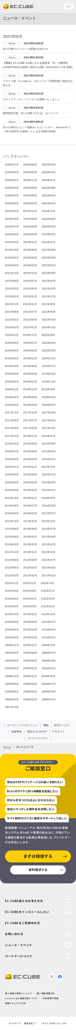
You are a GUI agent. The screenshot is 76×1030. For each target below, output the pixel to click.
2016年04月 (49, 451)
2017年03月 (30, 428)
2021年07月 (30, 311)
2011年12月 (11, 583)
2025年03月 (30, 203)
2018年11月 (11, 389)
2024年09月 (30, 218)
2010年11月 (30, 614)
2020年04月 (30, 350)
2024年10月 (12, 218)
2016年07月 (12, 451)
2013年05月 (30, 536)
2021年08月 (12, 311)
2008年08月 (30, 683)
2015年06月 (12, 482)
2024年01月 (12, 242)
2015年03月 (12, 490)
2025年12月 (30, 180)
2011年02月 (30, 606)
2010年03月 (12, 637)
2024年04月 (12, 234)
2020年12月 (49, 327)
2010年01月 (49, 637)
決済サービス (61, 725)
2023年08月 (49, 249)
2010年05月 (30, 629)
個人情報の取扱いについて (18, 993)
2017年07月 (30, 420)
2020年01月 (12, 358)
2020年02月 (49, 350)
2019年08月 (30, 366)
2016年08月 (49, 443)
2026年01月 (12, 180)
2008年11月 (30, 676)
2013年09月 (12, 528)
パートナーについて (18, 956)
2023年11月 (48, 242)
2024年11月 (48, 211)
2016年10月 (12, 443)
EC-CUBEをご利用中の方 (22, 923)
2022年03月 (49, 288)
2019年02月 (12, 381)
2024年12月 (30, 211)
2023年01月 (49, 265)
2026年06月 (30, 164)
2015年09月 (12, 474)
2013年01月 (49, 544)
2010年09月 (12, 621)
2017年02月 (49, 428)
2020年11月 (11, 335)
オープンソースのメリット (22, 725)
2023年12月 (30, 242)
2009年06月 (12, 660)
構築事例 (16, 731)
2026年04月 (12, 172)
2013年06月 (12, 536)
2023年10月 (12, 249)
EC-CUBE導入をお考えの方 (24, 901)
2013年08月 (30, 528)
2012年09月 (12, 559)
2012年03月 (12, 575)
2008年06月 (12, 691)
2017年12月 (12, 412)
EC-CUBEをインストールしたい (27, 912)
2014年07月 (30, 505)
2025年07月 (12, 195)
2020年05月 (12, 350)
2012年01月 (49, 575)
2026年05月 (49, 164)
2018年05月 (49, 397)
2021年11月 (11, 304)
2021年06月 (49, 311)
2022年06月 (49, 280)
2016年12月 (30, 435)
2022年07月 (30, 280)
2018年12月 (49, 381)
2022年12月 (12, 273)
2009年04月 (49, 660)
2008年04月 (49, 691)
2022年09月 (49, 273)
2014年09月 (48, 497)
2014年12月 (12, 497)
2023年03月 (12, 265)
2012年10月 (48, 552)
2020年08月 (12, 342)
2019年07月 (49, 366)
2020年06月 (49, 342)
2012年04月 (49, 567)
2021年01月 (30, 327)
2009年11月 (30, 645)
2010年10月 (48, 614)
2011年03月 (11, 606)
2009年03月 (12, 668)
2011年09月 (11, 590)
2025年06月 (30, 195)
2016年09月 (30, 443)
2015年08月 (30, 474)
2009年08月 (30, 652)
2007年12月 (12, 707)
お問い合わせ (14, 934)
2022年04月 (30, 288)
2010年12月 (12, 614)
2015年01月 (49, 490)
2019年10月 (49, 358)
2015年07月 (49, 474)
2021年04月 (30, 319)
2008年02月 (30, 699)
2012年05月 (30, 567)
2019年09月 (12, 366)
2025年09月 (30, 187)
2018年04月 (12, 404)
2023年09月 (30, 249)
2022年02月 (12, 296)
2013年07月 (49, 528)
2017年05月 (12, 428)
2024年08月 (49, 218)
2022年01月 (30, 296)
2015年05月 (30, 482)
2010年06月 (12, 629)
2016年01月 (49, 459)
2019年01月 (30, 381)
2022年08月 (12, 280)
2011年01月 (48, 606)
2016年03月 (12, 459)
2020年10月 (30, 335)
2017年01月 (12, 435)
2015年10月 (48, 466)
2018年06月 (30, 397)
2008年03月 (12, 699)
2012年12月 (12, 552)
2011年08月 (30, 590)
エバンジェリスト (38, 738)
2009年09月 (12, 652)
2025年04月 (12, 203)
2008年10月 (48, 676)
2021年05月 (12, 319)
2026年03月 (30, 172)
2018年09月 (48, 389)
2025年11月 (48, 180)
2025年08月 (49, 187)
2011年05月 (30, 598)
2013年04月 (49, 536)
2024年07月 (12, 226)
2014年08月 (12, 505)
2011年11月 (29, 583)
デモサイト (58, 731)
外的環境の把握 (50, 998)
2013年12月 (12, 521)
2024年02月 (49, 234)
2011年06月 (11, 598)
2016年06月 (30, 451)
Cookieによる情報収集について (21, 998)
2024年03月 (30, 234)
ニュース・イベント (18, 945)
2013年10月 (48, 521)
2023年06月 (12, 257)
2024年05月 (49, 226)
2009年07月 (49, 652)
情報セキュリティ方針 (15, 1003)
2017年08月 (12, 420)
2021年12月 (49, 296)
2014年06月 (49, 505)
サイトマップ (15, 1023)
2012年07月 (49, 559)
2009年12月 (12, 645)
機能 (46, 725)
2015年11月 (30, 466)
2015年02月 (30, 490)
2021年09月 (48, 304)
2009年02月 (30, 668)
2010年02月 (30, 637)
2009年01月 (49, 668)
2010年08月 (30, 621)
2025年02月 (49, 203)
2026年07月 (12, 164)
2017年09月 (49, 412)
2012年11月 (30, 552)
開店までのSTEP (37, 731)
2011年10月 (47, 583)
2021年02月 (12, 327)
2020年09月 (48, 335)
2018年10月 (30, 389)
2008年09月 (12, 683)
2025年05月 (49, 195)
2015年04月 (49, 482)
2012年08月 (30, 559)
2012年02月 (30, 575)
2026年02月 (49, 172)
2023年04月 (49, 257)
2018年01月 (49, 404)
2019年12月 (30, 358)
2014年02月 (30, 513)
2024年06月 (30, 226)
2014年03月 (12, 513)
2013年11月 (30, 521)
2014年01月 (49, 513)
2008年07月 (49, 683)
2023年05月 (30, 257)
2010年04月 (49, 629)
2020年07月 (30, 342)
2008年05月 (30, 691)
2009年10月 (48, 645)
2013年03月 (12, 544)
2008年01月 (49, 699)
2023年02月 (30, 265)
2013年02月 (30, 544)
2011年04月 (48, 598)
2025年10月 (12, 187)
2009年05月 (30, 660)
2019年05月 (30, 373)
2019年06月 (12, 373)
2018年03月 (30, 404)
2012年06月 (12, 567)
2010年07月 (49, 621)
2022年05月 (12, 288)
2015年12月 (12, 466)
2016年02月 (30, 459)
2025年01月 (12, 211)
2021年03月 (49, 319)
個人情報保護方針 (46, 993)
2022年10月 (30, 273)
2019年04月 (49, 373)
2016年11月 (48, 435)
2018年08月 (12, 397)
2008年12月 (12, 676)
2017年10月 (30, 412)
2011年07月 (48, 590)
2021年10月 (30, 304)
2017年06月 (49, 420)
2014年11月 (30, 497)
